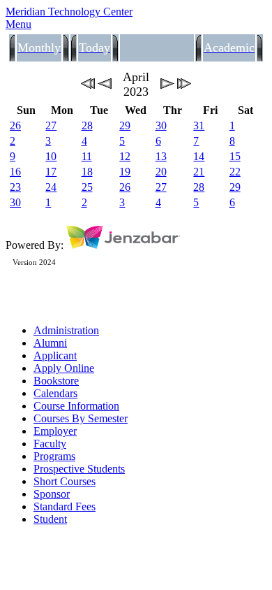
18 (87, 172)
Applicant (55, 355)
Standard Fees (64, 506)
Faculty (49, 443)
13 (161, 156)
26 (15, 125)
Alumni (50, 343)
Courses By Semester (80, 418)
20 (161, 172)
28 (87, 125)
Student (50, 519)
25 (87, 187)
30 (161, 125)
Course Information (76, 406)
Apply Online (63, 368)
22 (235, 172)
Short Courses (64, 481)
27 (50, 125)
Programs (54, 456)
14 (198, 156)
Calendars (55, 393)
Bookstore (56, 381)
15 (235, 156)
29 (124, 125)
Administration (66, 330)
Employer (55, 431)
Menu (18, 24)
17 (50, 172)
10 (50, 156)
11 (87, 156)
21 (198, 172)
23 (15, 187)
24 (50, 187)
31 (198, 125)
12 (124, 156)
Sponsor (51, 494)
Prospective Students (79, 469)
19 (124, 172)
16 (15, 172)
